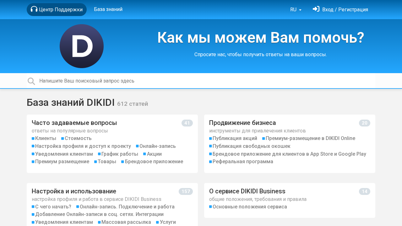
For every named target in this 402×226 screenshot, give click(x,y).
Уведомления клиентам (64, 154)
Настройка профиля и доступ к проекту (83, 146)
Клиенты (45, 138)
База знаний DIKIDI (72, 102)
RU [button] (294, 10)
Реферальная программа (243, 161)
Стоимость (78, 138)
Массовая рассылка (126, 222)
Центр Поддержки (61, 10)
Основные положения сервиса (250, 207)
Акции (154, 154)
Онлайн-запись (157, 146)
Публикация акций (235, 138)
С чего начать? (53, 207)
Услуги (168, 222)
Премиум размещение (62, 161)
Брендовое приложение (154, 161)
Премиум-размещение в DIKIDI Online (310, 138)
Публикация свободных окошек (252, 146)
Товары (107, 161)
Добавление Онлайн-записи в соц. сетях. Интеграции (99, 214)
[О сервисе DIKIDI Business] (289, 200)
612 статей (132, 103)
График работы (119, 154)
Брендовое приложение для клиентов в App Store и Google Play (289, 154)
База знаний (108, 9)
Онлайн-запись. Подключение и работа (127, 207)
